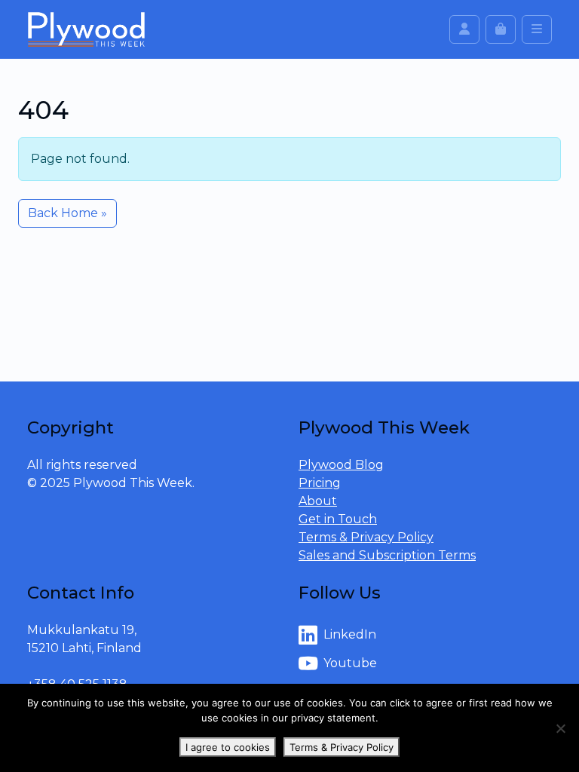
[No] (560, 728)
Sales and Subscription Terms (387, 555)
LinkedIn (349, 634)
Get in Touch (338, 519)
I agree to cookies (227, 747)
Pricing (320, 483)
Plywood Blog (341, 465)
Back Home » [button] (67, 213)
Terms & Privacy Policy (366, 537)
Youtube (350, 663)
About (318, 501)
